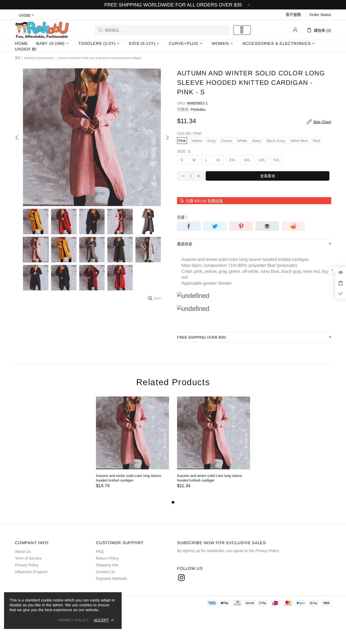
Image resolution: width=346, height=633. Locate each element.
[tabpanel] (132, 447)
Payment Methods (111, 578)
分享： (182, 217)
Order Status (320, 14)
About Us (23, 551)
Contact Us (105, 572)
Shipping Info (107, 565)
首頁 (17, 57)
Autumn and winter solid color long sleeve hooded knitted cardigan (128, 478)
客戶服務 (293, 14)
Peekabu (42, 30)
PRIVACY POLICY (73, 620)
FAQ (100, 551)
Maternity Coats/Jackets (39, 57)
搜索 (242, 30)
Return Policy (107, 558)
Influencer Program (31, 572)
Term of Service (28, 558)
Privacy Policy (26, 565)
